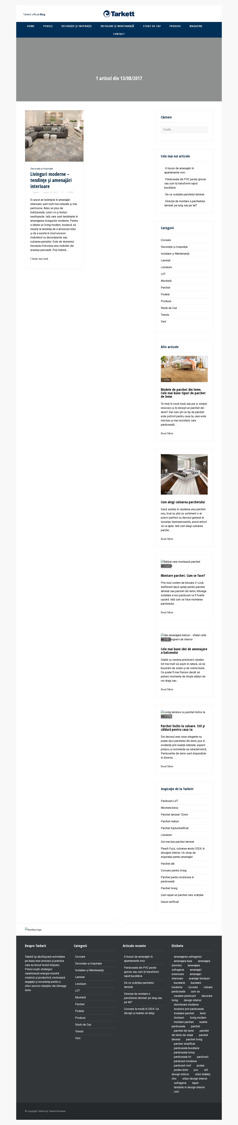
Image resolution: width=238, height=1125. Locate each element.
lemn (203, 1013)
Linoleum (166, 267)
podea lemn (181, 1070)
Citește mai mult (39, 258)
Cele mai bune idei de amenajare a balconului (184, 651)
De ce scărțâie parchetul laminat (184, 194)
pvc (196, 1070)
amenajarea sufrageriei (188, 956)
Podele (48, 26)
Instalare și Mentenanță (117, 26)
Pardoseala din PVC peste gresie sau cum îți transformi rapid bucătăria (185, 183)
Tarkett (36, 192)
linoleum (179, 1017)
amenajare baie (183, 961)
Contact (119, 34)
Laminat (165, 260)
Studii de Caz (152, 26)
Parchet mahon (170, 821)
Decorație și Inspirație (77, 26)
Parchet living (169, 888)
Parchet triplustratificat (175, 828)
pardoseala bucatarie (186, 1048)
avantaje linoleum (199, 978)
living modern (198, 1017)
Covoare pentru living (173, 870)
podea (200, 1065)
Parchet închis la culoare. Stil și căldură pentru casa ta (183, 728)
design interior (192, 1000)
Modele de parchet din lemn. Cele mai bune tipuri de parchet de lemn (183, 393)
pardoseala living (184, 1052)
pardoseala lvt (182, 1056)
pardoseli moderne (185, 1061)
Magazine (196, 26)
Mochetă (166, 280)
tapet (195, 1083)
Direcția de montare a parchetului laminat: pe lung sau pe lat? (143, 998)
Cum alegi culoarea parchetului (183, 502)
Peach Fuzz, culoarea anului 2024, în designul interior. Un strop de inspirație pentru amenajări (183, 853)
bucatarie (179, 982)
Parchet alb (168, 863)
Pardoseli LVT (170, 801)
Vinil (163, 321)
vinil (176, 1091)
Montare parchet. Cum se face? (183, 575)
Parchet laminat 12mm (174, 814)
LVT (163, 274)
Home (30, 26)
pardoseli (202, 1056)
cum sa (195, 991)
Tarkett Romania (57, 1111)
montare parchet (184, 1022)
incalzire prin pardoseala (189, 1009)
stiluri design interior (194, 1078)
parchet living (194, 1039)
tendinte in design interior (189, 1087)
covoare (193, 987)
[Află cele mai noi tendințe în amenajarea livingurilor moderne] (54, 136)
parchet (195, 1026)
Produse (175, 26)
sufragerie (180, 1083)
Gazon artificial (170, 901)
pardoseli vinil (182, 1065)
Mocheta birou (169, 807)
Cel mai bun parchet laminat (177, 841)
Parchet (165, 287)
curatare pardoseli (185, 996)
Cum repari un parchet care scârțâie (182, 895)
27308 (70, 192)
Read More (167, 433)
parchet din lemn (184, 1030)
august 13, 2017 (50, 192)
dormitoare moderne (186, 1004)
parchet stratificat (184, 1043)
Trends (165, 314)
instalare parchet (184, 1013)
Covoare (166, 240)
